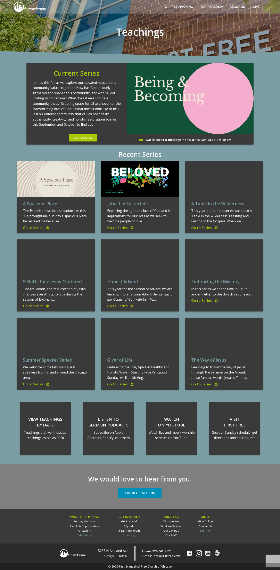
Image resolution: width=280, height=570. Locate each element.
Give (256, 6)
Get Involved (211, 6)
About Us (238, 6)
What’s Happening (179, 6)
